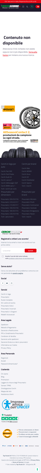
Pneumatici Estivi (7, 306)
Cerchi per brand (29, 163)
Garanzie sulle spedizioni (10, 339)
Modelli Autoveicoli (8, 314)
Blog (2, 376)
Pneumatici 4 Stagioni (9, 311)
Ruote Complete (7, 300)
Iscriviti (30, 251)
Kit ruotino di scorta (8, 303)
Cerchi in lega (6, 294)
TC (34, 464)
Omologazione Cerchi (8, 388)
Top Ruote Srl (20, 464)
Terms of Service (18, 462)
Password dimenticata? (9, 364)
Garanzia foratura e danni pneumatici (14, 342)
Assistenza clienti (7, 394)
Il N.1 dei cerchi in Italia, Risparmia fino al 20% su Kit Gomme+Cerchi (20, 2)
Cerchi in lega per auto (8, 165)
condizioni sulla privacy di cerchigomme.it (21, 258)
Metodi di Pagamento (8, 327)
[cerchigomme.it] (10, 6)
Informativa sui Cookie (9, 345)
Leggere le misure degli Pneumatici (13, 382)
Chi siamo (4, 374)
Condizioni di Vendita (8, 336)
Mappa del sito (6, 391)
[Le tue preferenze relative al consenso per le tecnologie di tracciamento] (37, 469)
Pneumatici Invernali (8, 308)
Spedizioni (4, 324)
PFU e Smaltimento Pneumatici (12, 333)
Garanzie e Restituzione (9, 330)
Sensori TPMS (6, 385)
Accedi (3, 361)
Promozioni (5, 379)
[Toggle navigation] (23, 6)
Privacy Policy (6, 348)
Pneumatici (5, 297)
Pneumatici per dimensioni (7, 193)
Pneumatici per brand (28, 193)
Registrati (4, 358)
